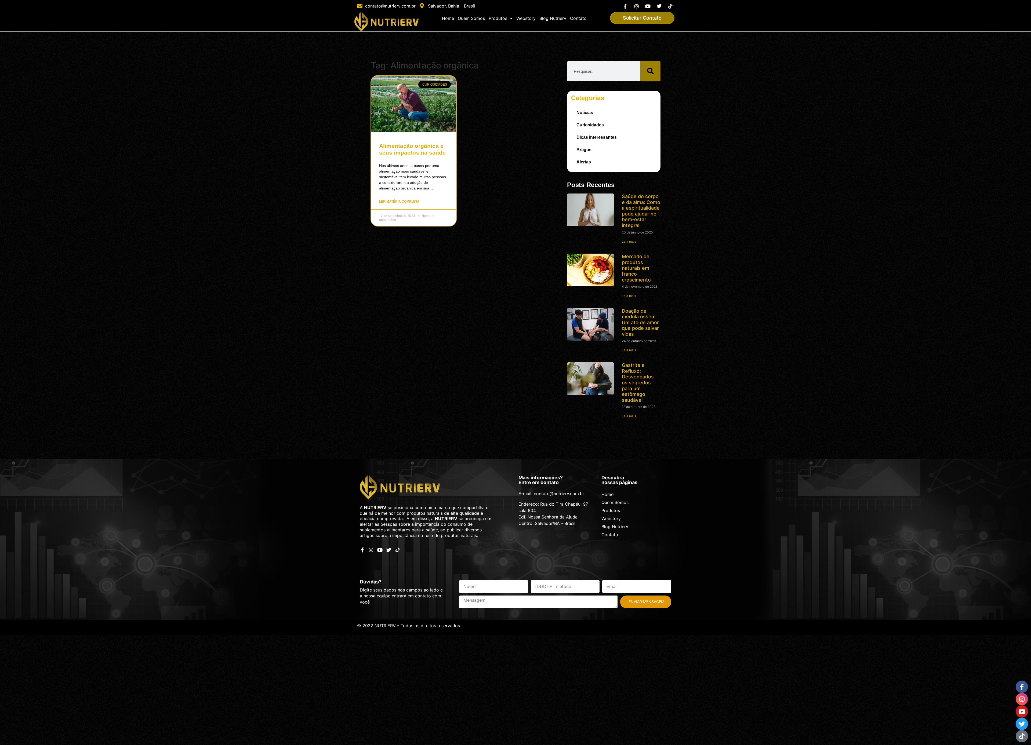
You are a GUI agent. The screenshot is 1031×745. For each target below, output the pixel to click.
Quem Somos (471, 18)
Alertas (583, 162)
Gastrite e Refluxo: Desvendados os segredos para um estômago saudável (638, 382)
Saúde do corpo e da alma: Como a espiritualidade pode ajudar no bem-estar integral (641, 210)
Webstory (526, 18)
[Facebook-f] (625, 6)
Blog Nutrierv (552, 18)
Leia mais (629, 241)
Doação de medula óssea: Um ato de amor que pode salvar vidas (640, 322)
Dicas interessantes (596, 137)
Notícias (584, 112)
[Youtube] (647, 6)
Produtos (498, 18)
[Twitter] (659, 6)
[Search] (650, 71)
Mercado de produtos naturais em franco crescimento (636, 268)
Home (448, 18)
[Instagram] (636, 6)
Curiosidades (590, 125)
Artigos (583, 149)
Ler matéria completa (399, 201)
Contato (578, 18)
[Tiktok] (670, 6)
